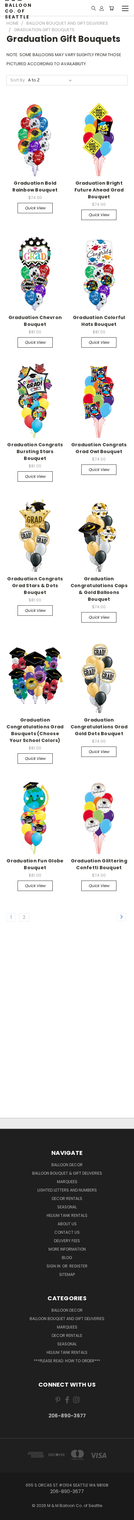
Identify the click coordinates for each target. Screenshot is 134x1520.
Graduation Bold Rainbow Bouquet (35, 186)
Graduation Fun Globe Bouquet (35, 864)
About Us (67, 1224)
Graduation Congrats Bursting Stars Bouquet (35, 451)
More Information (67, 1249)
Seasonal (67, 1207)
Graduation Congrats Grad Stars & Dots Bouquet (35, 585)
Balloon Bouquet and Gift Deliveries (67, 1318)
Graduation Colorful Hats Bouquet (99, 320)
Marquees (67, 1181)
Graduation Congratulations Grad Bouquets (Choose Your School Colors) (35, 730)
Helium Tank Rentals (67, 1215)
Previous (10, 1513)
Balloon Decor (67, 1165)
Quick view (35, 208)
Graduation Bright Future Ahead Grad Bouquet (99, 190)
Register (78, 1266)
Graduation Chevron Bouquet (35, 320)
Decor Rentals (67, 1198)
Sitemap (67, 1274)
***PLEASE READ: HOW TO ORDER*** (67, 1361)
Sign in (54, 1266)
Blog (67, 1257)
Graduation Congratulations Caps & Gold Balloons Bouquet (99, 588)
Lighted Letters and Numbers (67, 1190)
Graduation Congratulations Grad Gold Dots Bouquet (99, 727)
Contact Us (67, 1232)
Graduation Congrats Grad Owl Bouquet (99, 448)
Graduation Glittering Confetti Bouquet (99, 864)
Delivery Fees (67, 1240)
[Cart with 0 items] (111, 8)
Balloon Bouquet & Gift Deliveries (67, 1173)
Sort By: (18, 80)
